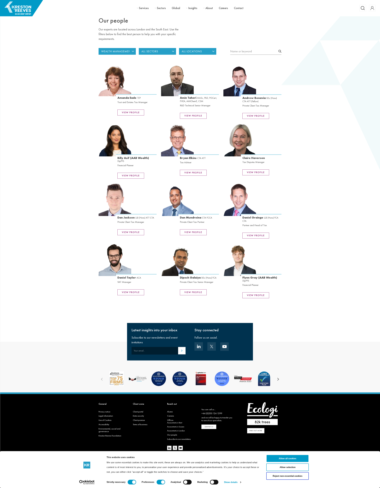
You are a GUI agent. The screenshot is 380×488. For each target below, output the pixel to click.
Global (176, 8)
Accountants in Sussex (175, 426)
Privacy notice (104, 411)
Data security (138, 415)
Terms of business (140, 424)
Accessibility (104, 424)
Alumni (170, 411)
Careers (223, 8)
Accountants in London (176, 430)
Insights (192, 8)
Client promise (139, 420)
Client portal (138, 411)
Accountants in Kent (174, 422)
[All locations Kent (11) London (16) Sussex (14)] (197, 51)
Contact (238, 8)
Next (278, 379)
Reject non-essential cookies (287, 476)
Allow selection (288, 467)
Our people (172, 434)
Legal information (106, 415)
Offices (170, 420)
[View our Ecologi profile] (262, 413)
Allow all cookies (287, 458)
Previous (102, 379)
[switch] (161, 482)
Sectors (161, 8)
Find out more (255, 431)
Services (144, 8)
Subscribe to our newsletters (179, 439)
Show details (231, 482)
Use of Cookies (105, 420)
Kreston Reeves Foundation (110, 435)
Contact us (209, 427)
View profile (131, 112)
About (209, 8)
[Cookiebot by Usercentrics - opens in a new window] (87, 482)
